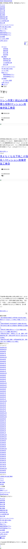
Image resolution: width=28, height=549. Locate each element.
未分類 (2, 484)
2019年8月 (3, 442)
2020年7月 (3, 421)
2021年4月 (3, 405)
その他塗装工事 (4, 20)
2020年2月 (3, 430)
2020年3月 (3, 429)
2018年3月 (3, 458)
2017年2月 (3, 464)
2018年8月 (3, 452)
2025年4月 (3, 355)
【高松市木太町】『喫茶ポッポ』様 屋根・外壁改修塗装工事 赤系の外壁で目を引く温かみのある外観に (13, 335)
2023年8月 (3, 377)
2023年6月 (3, 379)
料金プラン (3, 30)
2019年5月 (3, 446)
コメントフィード (5, 492)
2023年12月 (3, 373)
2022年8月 (3, 391)
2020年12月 (3, 413)
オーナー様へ (3, 28)
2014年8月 (3, 470)
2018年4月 (3, 456)
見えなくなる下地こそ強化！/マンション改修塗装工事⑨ (14, 160)
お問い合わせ (3, 40)
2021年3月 (3, 407)
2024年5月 (3, 367)
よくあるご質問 (4, 38)
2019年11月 (3, 436)
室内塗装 (2, 13)
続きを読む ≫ (4, 151)
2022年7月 (3, 393)
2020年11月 (3, 415)
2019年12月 (3, 434)
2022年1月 (3, 399)
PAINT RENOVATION (6, 1)
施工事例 (2, 15)
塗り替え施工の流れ (5, 26)
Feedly (3, 538)
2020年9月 (3, 419)
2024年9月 (3, 359)
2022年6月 (3, 395)
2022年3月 (3, 397)
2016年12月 (3, 468)
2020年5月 (3, 425)
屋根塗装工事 (3, 17)
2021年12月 (3, 401)
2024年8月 (3, 361)
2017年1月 (3, 466)
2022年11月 (3, 385)
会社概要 (2, 36)
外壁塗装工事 (3, 18)
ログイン (2, 488)
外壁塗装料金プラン (5, 34)
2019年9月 (3, 440)
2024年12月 (3, 357)
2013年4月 (3, 472)
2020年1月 (3, 432)
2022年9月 (3, 389)
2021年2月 (3, 409)
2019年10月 (3, 438)
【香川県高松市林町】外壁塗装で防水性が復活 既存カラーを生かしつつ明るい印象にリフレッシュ (13, 319)
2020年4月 (3, 426)
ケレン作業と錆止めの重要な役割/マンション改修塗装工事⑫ (14, 104)
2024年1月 (3, 371)
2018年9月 (3, 450)
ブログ (2, 480)
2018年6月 (3, 454)
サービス (2, 5)
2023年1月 (3, 381)
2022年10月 (3, 387)
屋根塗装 (2, 9)
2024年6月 (3, 365)
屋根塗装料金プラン (5, 32)
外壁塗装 (2, 7)
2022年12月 (3, 383)
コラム (2, 478)
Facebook (3, 536)
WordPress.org (4, 494)
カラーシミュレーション (7, 24)
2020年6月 (3, 423)
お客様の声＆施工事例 (6, 476)
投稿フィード (3, 490)
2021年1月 (3, 411)
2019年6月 (3, 444)
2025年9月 (3, 351)
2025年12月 (3, 347)
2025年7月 (3, 353)
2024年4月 (3, 369)
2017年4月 (3, 462)
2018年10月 (3, 448)
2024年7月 (3, 363)
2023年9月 (3, 375)
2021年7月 (3, 403)
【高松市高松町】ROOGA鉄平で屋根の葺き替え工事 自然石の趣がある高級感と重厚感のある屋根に (14, 325)
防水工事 (2, 11)
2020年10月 (3, 417)
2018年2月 (3, 460)
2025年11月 (3, 349)
